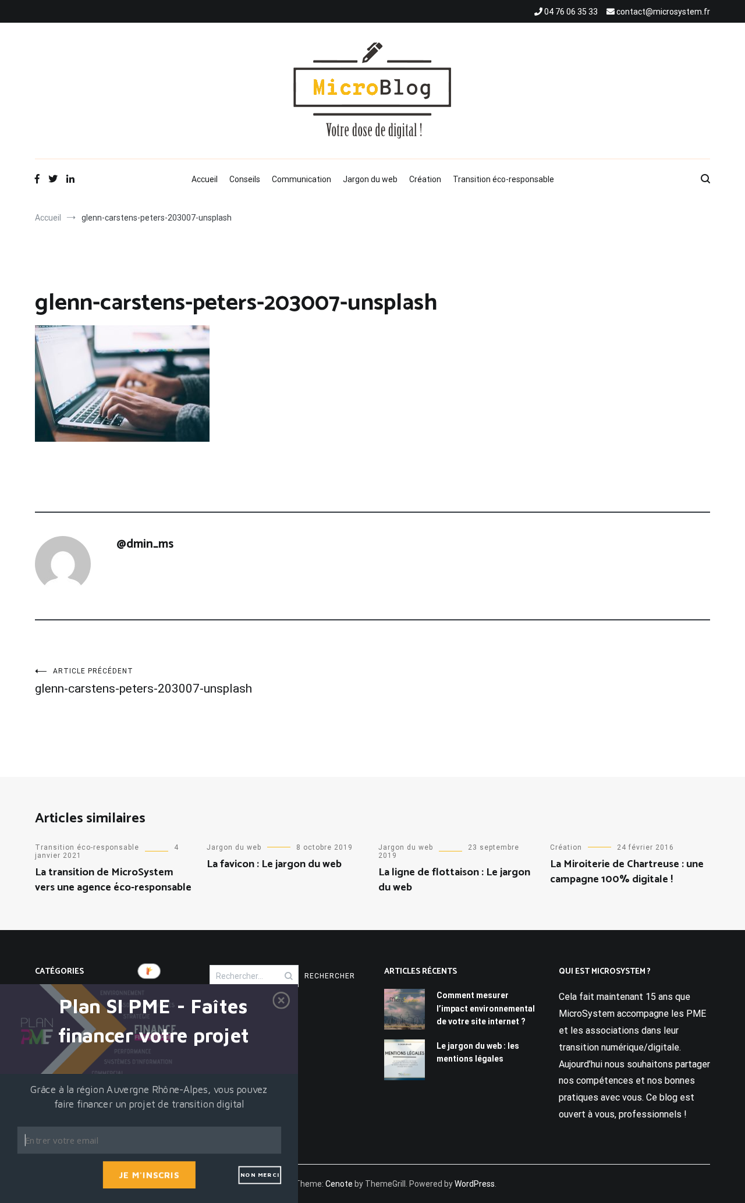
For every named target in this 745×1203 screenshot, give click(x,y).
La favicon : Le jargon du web (274, 864)
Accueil (204, 179)
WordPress (475, 1183)
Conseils (244, 179)
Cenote (339, 1183)
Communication (301, 179)
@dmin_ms (144, 544)
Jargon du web (370, 179)
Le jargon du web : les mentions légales (478, 1052)
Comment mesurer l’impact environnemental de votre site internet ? (486, 1008)
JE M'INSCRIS (149, 1175)
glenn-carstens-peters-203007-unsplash (143, 681)
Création (425, 179)
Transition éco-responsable (503, 179)
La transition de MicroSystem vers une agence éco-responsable (113, 880)
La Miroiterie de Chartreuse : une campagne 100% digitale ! (627, 872)
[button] (153, 1021)
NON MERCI (259, 1174)
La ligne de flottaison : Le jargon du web (454, 880)
